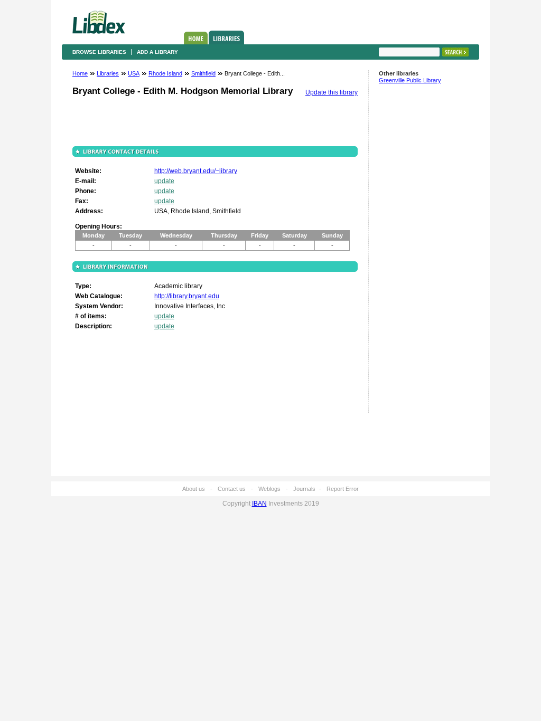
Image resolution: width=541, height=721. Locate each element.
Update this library (331, 92)
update (164, 181)
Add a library (157, 52)
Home (196, 38)
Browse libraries (99, 52)
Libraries (226, 37)
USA (133, 73)
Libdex (98, 22)
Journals (304, 489)
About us (193, 489)
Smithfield (203, 73)
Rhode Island (165, 73)
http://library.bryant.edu (186, 296)
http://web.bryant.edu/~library (195, 171)
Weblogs (269, 489)
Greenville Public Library (410, 80)
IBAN (259, 503)
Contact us (232, 489)
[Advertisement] (410, 252)
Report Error (343, 489)
